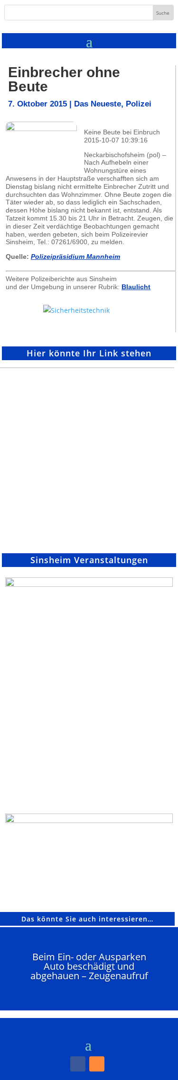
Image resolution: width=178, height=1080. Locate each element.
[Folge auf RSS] (96, 1063)
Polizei (138, 103)
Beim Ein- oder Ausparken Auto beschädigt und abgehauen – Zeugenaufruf (89, 966)
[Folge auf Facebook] (77, 1063)
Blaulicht (136, 287)
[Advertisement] (89, 457)
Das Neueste (97, 103)
